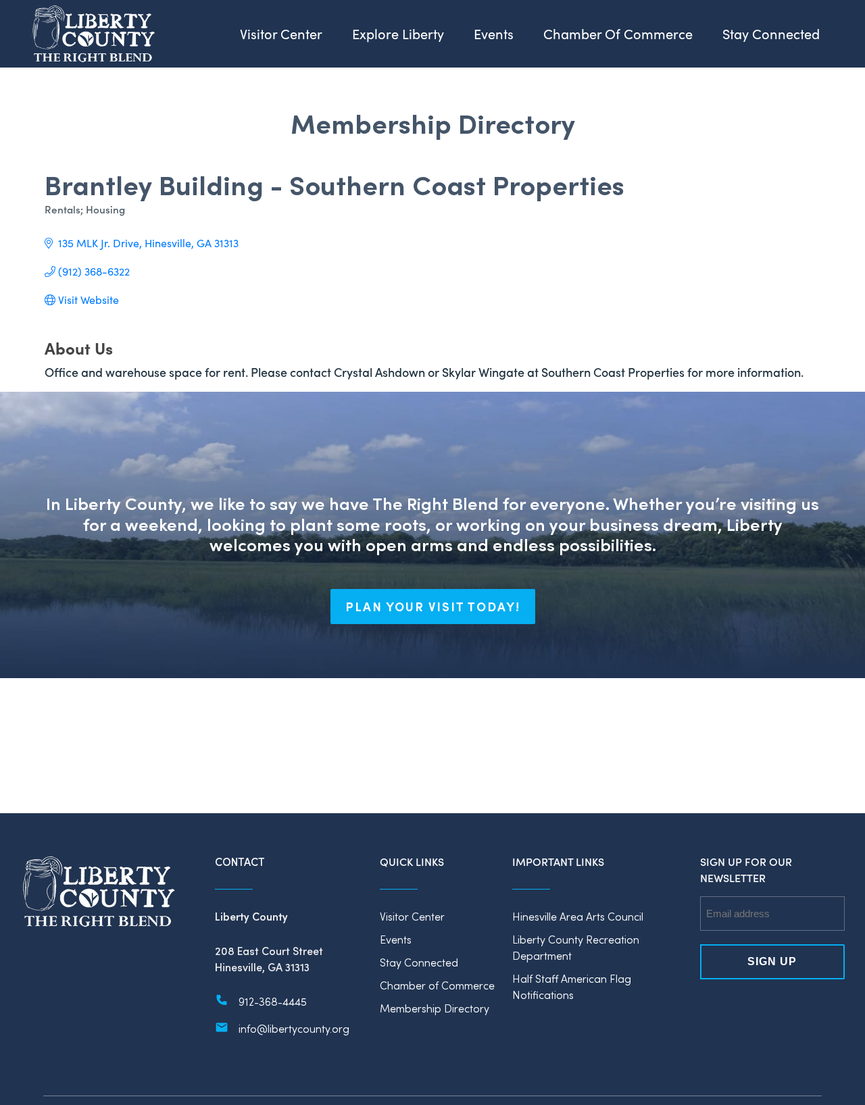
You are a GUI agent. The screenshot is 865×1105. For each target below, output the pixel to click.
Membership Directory (434, 1008)
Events (396, 939)
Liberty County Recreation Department (575, 947)
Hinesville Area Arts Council (577, 916)
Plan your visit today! (432, 606)
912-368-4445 (273, 1001)
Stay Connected (419, 962)
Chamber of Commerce (437, 985)
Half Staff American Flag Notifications (571, 986)
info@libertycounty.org (294, 1028)
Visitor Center (412, 916)
